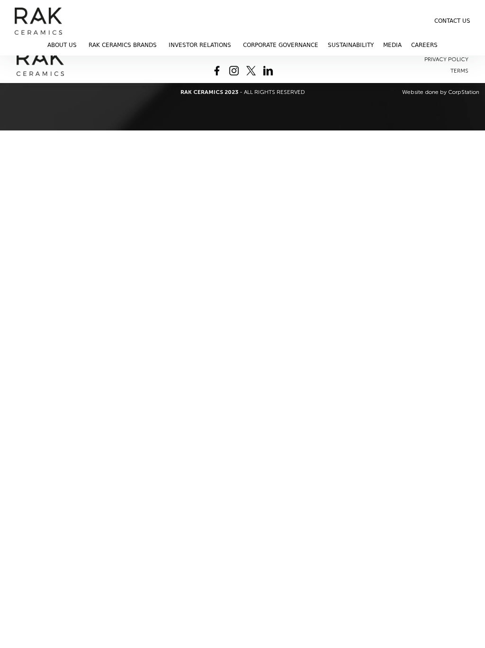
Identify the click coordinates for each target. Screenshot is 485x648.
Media (392, 45)
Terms (459, 70)
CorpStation (463, 92)
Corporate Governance (280, 45)
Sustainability (351, 45)
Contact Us (452, 21)
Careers (424, 45)
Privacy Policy (446, 59)
